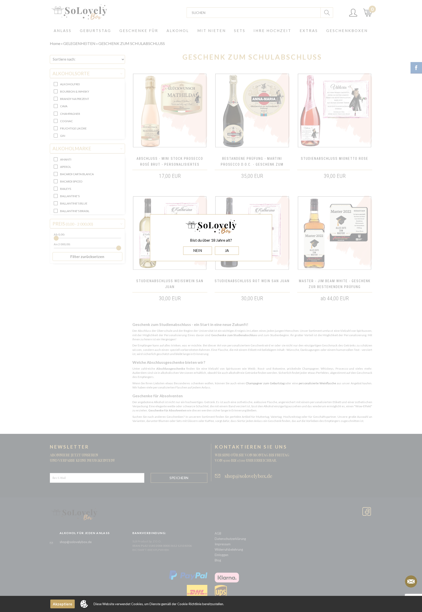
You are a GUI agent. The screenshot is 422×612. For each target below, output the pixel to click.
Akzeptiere (62, 604)
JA (227, 250)
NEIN (197, 250)
